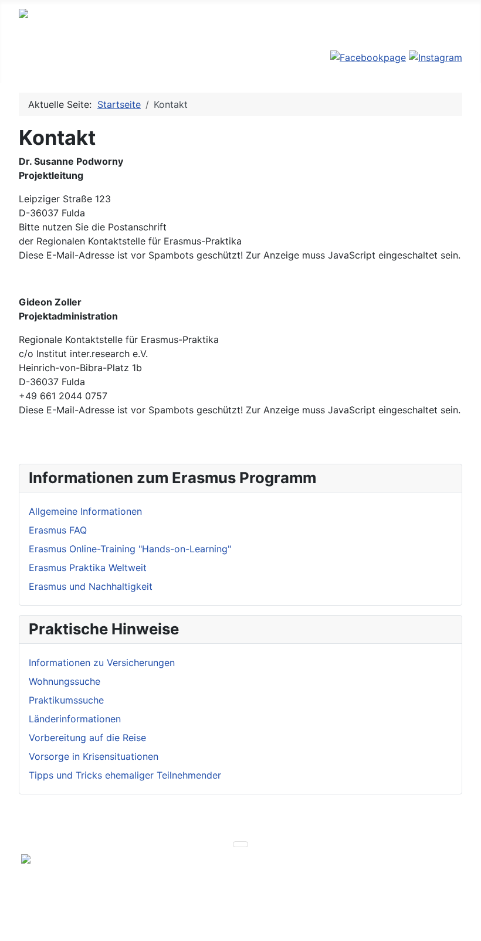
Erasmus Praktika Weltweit (88, 567)
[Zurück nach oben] (466, 926)
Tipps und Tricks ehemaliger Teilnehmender (125, 775)
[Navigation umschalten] (26, 64)
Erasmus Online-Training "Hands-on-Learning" (130, 549)
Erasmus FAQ (58, 530)
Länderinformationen (75, 719)
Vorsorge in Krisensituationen (93, 756)
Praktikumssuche (66, 700)
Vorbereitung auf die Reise (87, 737)
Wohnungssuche (64, 681)
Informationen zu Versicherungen (102, 662)
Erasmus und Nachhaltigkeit (91, 586)
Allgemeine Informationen (85, 511)
